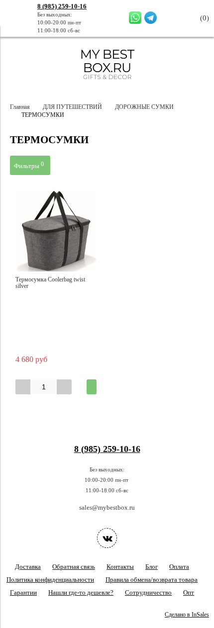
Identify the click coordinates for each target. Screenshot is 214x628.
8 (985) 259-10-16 (62, 6)
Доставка (28, 566)
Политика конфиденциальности (50, 579)
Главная (20, 107)
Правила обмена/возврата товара (152, 579)
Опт (188, 592)
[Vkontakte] (107, 538)
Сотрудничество (148, 592)
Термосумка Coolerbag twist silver (50, 282)
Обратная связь (73, 566)
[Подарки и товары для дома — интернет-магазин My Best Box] (107, 84)
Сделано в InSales (187, 615)
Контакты (120, 566)
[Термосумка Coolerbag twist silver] (56, 230)
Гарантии (23, 592)
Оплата (179, 566)
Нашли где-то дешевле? (80, 592)
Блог (151, 566)
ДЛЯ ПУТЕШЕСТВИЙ (72, 107)
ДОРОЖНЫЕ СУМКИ (144, 107)
